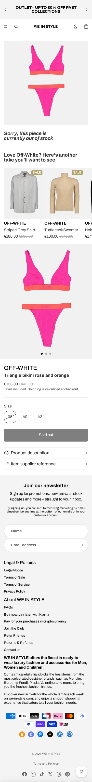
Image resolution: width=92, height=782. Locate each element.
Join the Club (14, 628)
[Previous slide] (5, 9)
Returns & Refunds (18, 643)
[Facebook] (24, 774)
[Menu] (5, 26)
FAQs (8, 607)
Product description (30, 452)
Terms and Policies (46, 763)
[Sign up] (81, 545)
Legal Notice (13, 570)
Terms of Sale (14, 577)
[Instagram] (33, 774)
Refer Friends (14, 635)
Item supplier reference (33, 463)
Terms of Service (17, 584)
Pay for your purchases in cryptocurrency (35, 621)
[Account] (75, 26)
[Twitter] (50, 774)
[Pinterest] (67, 774)
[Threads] (59, 774)
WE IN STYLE (51, 753)
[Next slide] (86, 9)
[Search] (16, 26)
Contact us (12, 650)
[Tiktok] (42, 774)
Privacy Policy (14, 591)
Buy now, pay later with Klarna (26, 614)
